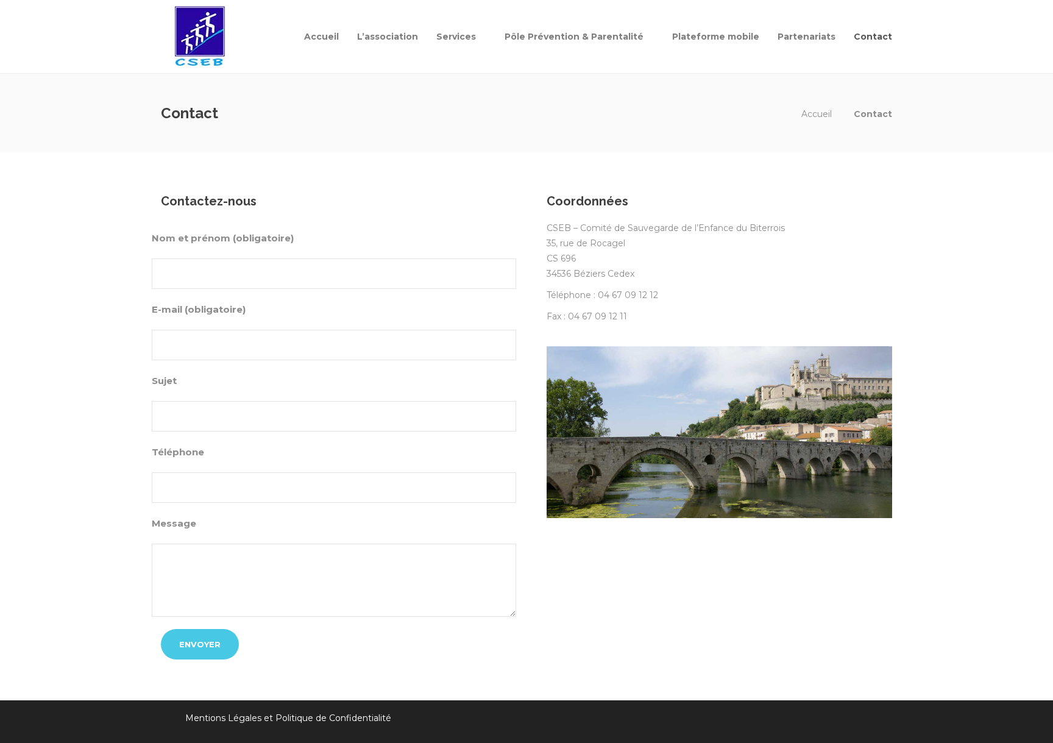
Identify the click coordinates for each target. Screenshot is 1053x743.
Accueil (321, 36)
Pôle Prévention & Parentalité (574, 36)
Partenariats (806, 36)
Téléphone (178, 452)
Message (174, 523)
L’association (387, 36)
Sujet (164, 380)
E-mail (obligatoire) (199, 309)
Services (456, 36)
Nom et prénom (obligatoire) (223, 238)
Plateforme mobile (715, 36)
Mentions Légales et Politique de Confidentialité (288, 718)
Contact (873, 36)
